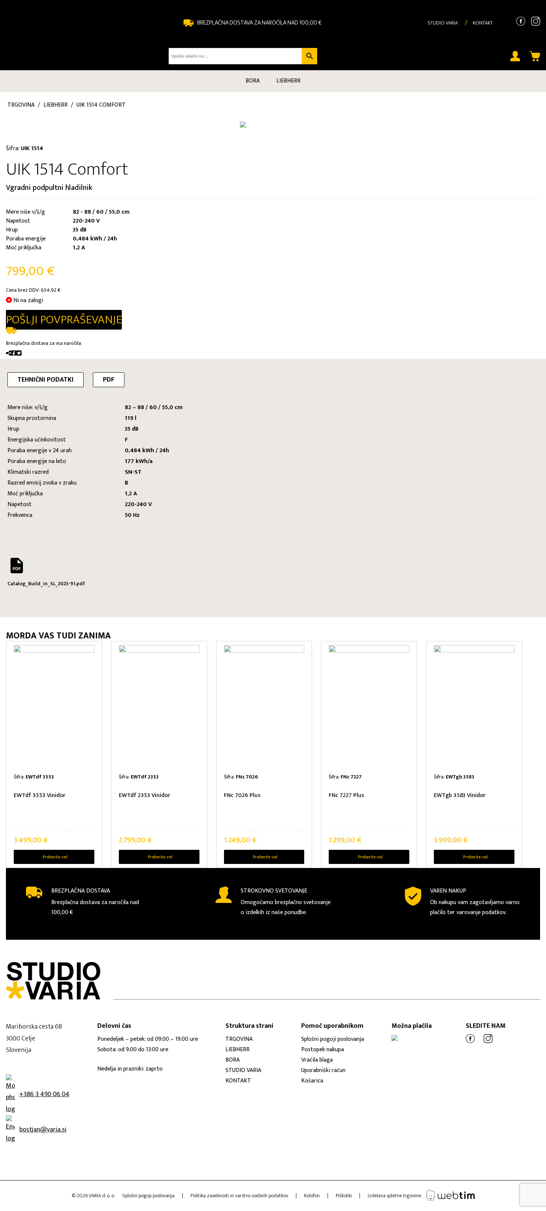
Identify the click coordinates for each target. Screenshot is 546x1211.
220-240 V (138, 504)
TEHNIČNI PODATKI (45, 379)
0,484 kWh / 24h (147, 451)
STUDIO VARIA (443, 23)
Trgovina (21, 105)
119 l (130, 418)
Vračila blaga (317, 1060)
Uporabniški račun (323, 1070)
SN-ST (133, 472)
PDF (108, 379)
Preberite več (55, 857)
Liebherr (55, 105)
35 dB (132, 429)
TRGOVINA (239, 1039)
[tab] (45, 379)
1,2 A (131, 494)
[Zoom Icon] (117, 115)
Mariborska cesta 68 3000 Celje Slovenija (34, 1038)
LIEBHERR (288, 81)
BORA (253, 81)
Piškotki (344, 1195)
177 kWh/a (139, 461)
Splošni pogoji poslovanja (332, 1039)
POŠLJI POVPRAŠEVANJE (64, 320)
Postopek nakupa (322, 1050)
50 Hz (132, 515)
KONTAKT (483, 23)
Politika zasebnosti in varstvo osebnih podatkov (239, 1195)
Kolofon (312, 1195)
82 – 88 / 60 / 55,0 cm (154, 407)
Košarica (312, 1081)
